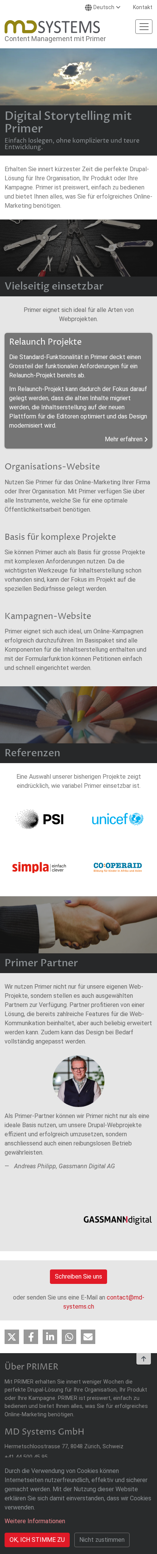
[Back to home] (52, 26)
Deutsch (103, 7)
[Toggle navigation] (143, 26)
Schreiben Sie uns (78, 1276)
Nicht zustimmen (102, 1539)
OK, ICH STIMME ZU (37, 1539)
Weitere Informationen (35, 1521)
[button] (12, 1337)
